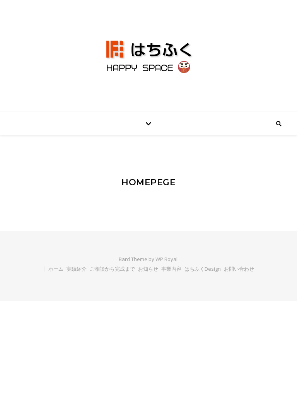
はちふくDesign (202, 268)
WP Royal (166, 259)
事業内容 (171, 268)
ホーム (55, 268)
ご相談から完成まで (112, 268)
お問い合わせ (239, 268)
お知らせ (148, 268)
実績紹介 (77, 268)
